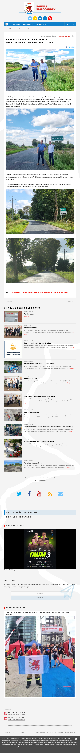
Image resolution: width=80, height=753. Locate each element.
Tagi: (7, 292)
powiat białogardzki (18, 292)
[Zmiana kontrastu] (40, 18)
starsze (9, 301)
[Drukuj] (73, 36)
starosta (56, 292)
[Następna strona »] (54, 477)
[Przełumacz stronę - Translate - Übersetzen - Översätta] (50, 18)
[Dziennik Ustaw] (15, 713)
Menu (73, 24)
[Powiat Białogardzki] (6, 25)
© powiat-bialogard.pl (14, 732)
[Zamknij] (76, 738)
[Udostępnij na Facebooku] (66, 47)
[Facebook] (29, 493)
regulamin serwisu (55, 732)
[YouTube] (39, 493)
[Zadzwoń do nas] (35, 18)
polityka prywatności (35, 732)
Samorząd (27, 24)
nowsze (70, 301)
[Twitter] (19, 493)
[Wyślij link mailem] (72, 47)
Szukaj (67, 24)
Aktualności (15, 24)
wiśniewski (65, 292)
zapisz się (40, 597)
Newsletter (9, 580)
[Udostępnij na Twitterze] (69, 47)
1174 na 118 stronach (40, 480)
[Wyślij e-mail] (30, 18)
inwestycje (32, 292)
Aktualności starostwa (24, 28)
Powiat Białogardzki (10, 28)
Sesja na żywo (40, 24)
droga (40, 292)
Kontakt (11, 724)
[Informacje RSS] (50, 493)
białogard (48, 292)
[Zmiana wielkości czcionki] (45, 18)
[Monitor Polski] (15, 719)
